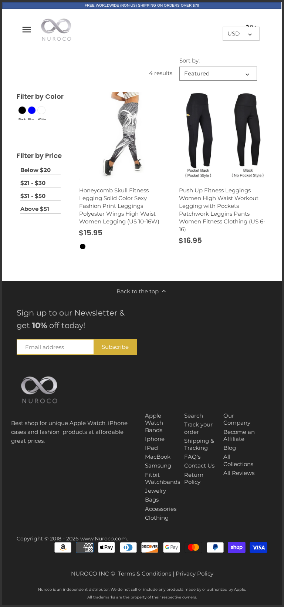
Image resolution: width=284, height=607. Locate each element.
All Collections (238, 460)
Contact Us (199, 465)
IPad (151, 447)
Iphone (155, 438)
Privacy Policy (194, 573)
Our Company (236, 419)
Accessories (160, 508)
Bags (152, 499)
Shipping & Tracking (199, 444)
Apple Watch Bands (154, 423)
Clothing (157, 517)
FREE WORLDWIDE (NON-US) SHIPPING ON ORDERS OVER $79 (142, 5)
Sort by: (189, 60)
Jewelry (155, 490)
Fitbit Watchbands (162, 478)
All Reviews (238, 472)
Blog (229, 447)
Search (193, 415)
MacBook (157, 456)
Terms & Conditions (144, 573)
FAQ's (192, 456)
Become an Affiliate (239, 435)
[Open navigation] (26, 29)
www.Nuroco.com (103, 539)
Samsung (158, 465)
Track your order (198, 428)
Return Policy (193, 478)
